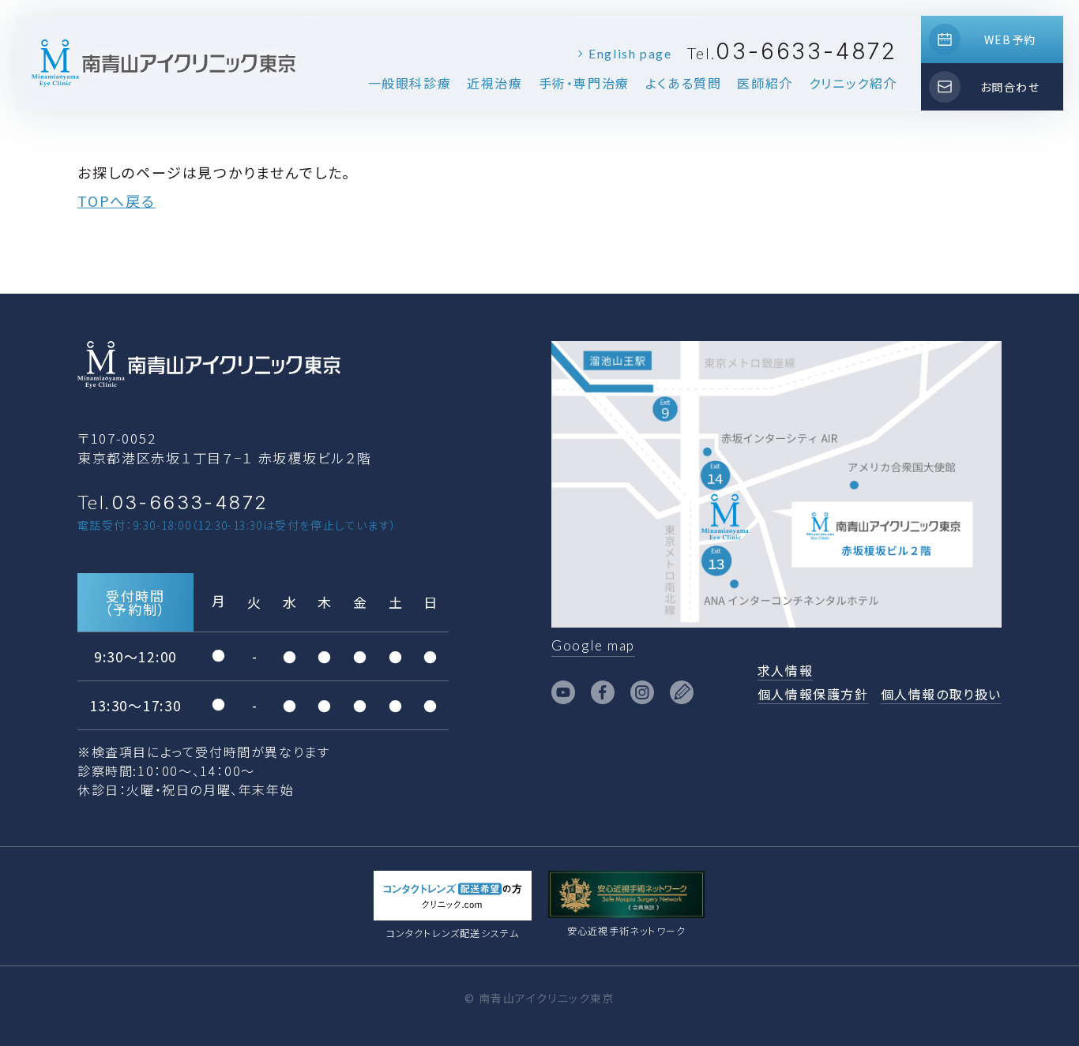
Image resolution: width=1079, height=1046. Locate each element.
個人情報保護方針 (813, 693)
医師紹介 (764, 82)
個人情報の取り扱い (941, 693)
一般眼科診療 (410, 82)
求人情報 (785, 670)
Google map (593, 645)
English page (629, 53)
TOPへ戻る (116, 200)
